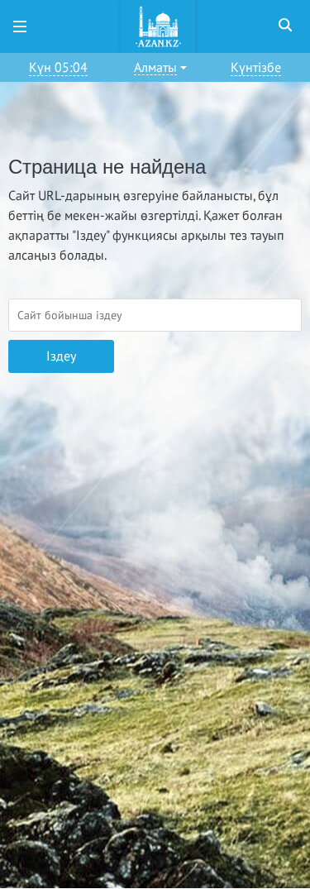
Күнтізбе (256, 67)
